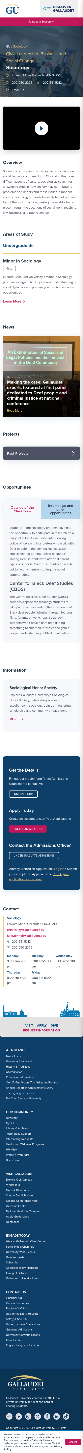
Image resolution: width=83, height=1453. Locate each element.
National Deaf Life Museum (22, 1211)
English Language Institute (22, 1345)
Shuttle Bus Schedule (19, 1195)
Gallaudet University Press (22, 1278)
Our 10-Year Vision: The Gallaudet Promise (32, 1082)
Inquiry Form (23, 794)
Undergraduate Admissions (34, 855)
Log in (58, 868)
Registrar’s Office (17, 1308)
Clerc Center (14, 1340)
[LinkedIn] (56, 1416)
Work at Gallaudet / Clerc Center (26, 1241)
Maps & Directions (17, 1190)
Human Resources (17, 1303)
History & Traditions (18, 1067)
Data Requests (15, 1257)
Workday (11, 1149)
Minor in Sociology (22, 261)
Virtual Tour (13, 1185)
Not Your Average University (24, 1098)
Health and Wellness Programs (25, 1144)
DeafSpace (13, 1222)
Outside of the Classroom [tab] (22, 509)
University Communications (23, 1335)
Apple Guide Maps (17, 1216)
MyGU (10, 1123)
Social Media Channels (20, 1247)
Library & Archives (17, 1128)
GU (8, 46)
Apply (42, 1025)
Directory (12, 1118)
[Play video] (41, 128)
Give (54, 1025)
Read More (14, 410)
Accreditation (14, 1072)
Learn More (13, 301)
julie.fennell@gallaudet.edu (26, 935)
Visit (29, 1025)
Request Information (41, 1030)
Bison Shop (13, 1160)
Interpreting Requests (19, 1139)
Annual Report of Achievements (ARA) (29, 1088)
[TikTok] (66, 1416)
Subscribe (12, 1262)
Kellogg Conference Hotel (22, 1201)
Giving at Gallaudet (17, 1273)
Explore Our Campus (19, 1180)
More (17, 719)
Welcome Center (16, 1206)
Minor (9, 268)
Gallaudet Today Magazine (22, 1268)
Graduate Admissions (19, 1329)
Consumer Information (20, 1077)
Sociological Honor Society (33, 688)
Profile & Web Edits (18, 1155)
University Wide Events (20, 1252)
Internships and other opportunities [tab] (60, 509)
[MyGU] (9, 1416)
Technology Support (18, 1134)
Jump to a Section (39, 22)
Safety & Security (16, 1319)
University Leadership (19, 1061)
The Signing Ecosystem (20, 1093)
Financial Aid (14, 1298)
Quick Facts (13, 1056)
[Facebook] (47, 1416)
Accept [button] (73, 1441)
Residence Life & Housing (22, 1314)
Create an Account (27, 829)
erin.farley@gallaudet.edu (25, 929)
